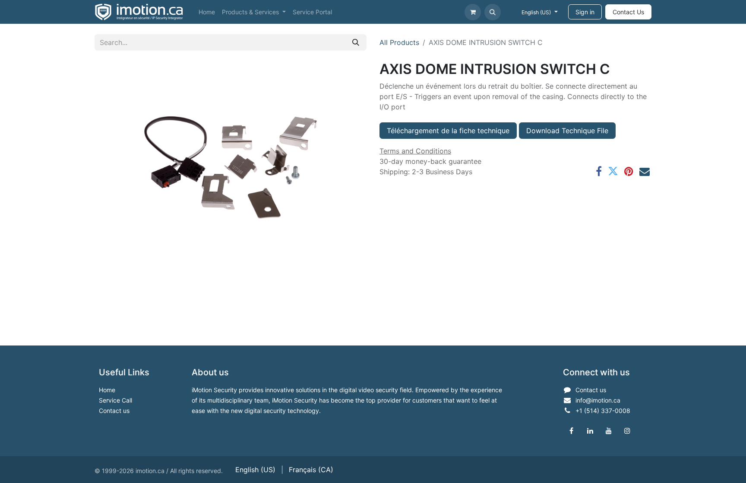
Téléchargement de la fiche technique (448, 130)
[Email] (644, 171)
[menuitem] (206, 12)
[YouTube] (609, 431)
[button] (492, 12)
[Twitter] (613, 171)
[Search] (356, 42)
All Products (399, 42)
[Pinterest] (628, 171)
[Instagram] (627, 431)
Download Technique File (567, 130)
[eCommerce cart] (473, 12)
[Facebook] (599, 171)
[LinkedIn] (590, 431)
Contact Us (628, 12)
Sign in (584, 12)
